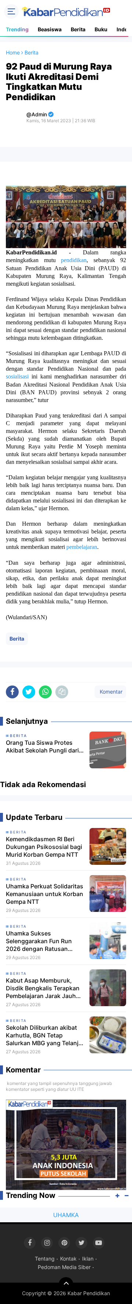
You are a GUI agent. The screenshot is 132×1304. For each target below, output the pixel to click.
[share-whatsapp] (45, 692)
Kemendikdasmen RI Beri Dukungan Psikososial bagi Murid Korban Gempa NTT (44, 846)
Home (13, 52)
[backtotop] (66, 1284)
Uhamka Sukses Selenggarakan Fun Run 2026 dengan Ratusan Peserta (39, 941)
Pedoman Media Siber (64, 1267)
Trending (17, 29)
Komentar (110, 691)
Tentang (45, 1258)
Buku (101, 29)
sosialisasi (17, 376)
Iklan (88, 1258)
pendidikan (74, 260)
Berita (78, 29)
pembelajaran (81, 547)
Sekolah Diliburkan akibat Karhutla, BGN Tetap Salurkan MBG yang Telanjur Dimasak (45, 1035)
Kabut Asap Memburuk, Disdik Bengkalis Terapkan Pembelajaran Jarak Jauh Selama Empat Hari (43, 988)
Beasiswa (50, 29)
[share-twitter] (28, 692)
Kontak (68, 1258)
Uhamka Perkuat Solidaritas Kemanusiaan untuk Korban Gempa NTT (44, 893)
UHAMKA (66, 1215)
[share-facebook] (12, 692)
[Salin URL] (61, 692)
